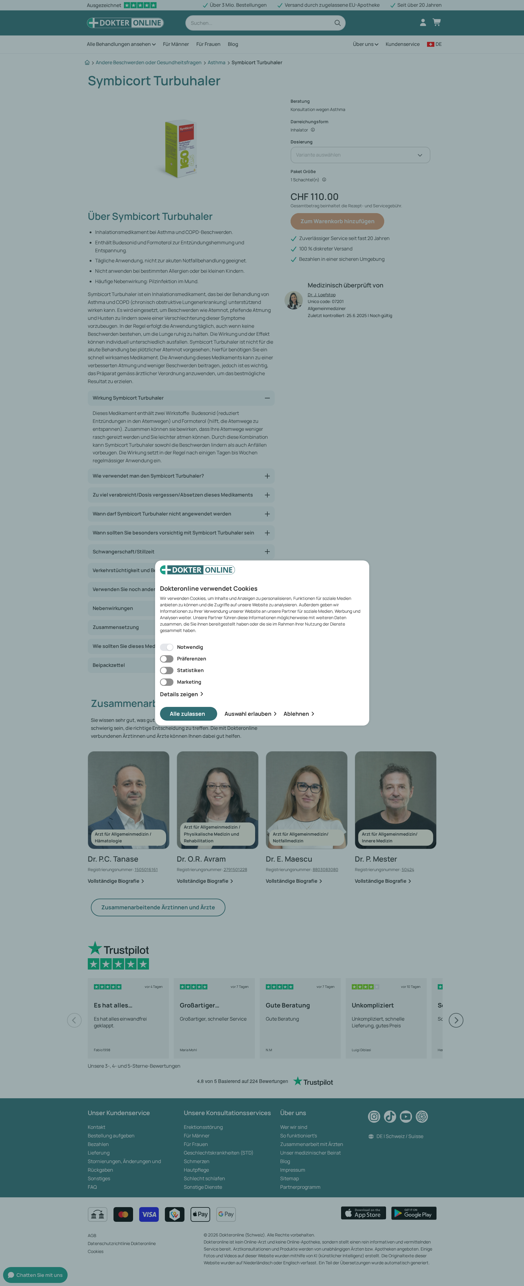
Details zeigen (179, 694)
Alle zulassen (187, 713)
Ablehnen (296, 713)
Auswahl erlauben (248, 713)
